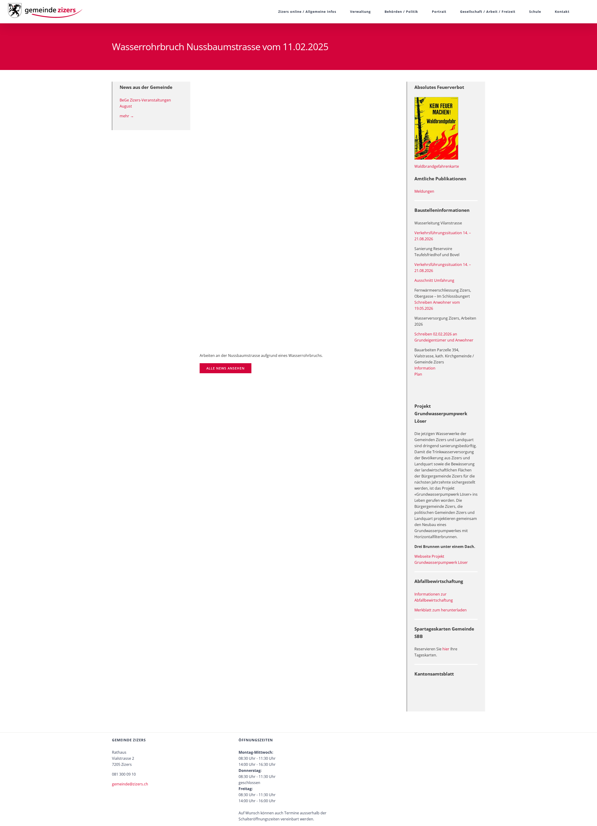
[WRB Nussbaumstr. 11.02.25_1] (298, 213)
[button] (579, 11)
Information (424, 368)
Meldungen (424, 191)
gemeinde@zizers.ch (130, 784)
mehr (127, 115)
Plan (418, 374)
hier (445, 649)
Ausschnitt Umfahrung (434, 280)
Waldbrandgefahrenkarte (436, 166)
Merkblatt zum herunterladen (440, 610)
